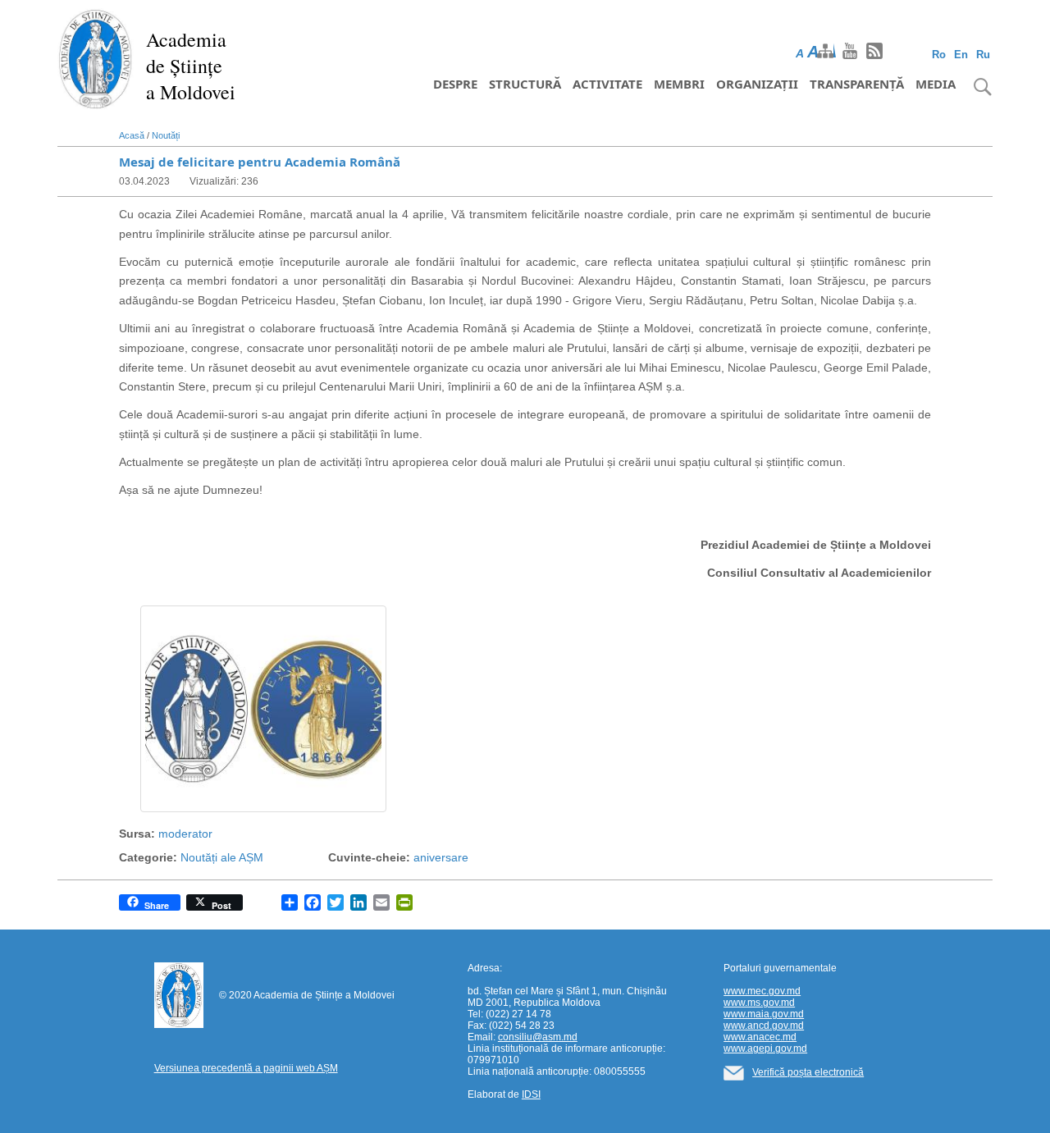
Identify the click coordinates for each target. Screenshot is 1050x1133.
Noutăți (166, 135)
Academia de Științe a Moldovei (190, 65)
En (961, 54)
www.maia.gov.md (764, 1014)
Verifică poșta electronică (808, 1072)
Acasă (131, 135)
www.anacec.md (760, 1037)
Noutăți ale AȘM (221, 857)
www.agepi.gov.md (765, 1048)
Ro (939, 54)
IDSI (531, 1094)
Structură (525, 83)
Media (935, 83)
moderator (185, 833)
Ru (983, 54)
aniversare (440, 857)
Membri (679, 83)
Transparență (857, 83)
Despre (455, 83)
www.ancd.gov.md (764, 1025)
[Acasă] (95, 57)
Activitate (607, 83)
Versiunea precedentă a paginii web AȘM (246, 1068)
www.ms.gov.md (759, 1002)
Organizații (757, 83)
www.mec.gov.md (762, 991)
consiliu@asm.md (538, 1037)
